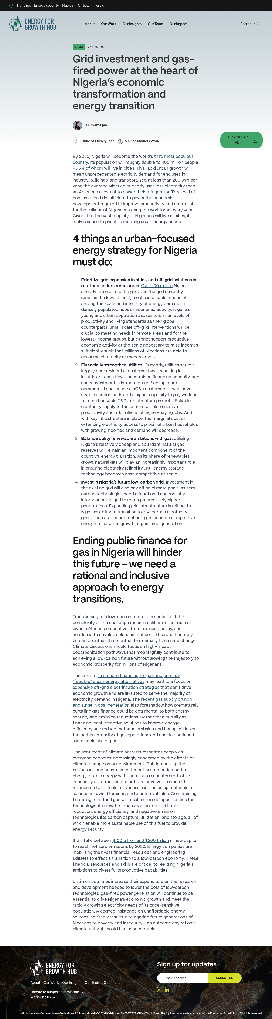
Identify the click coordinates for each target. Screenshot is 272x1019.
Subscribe (226, 978)
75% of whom (89, 168)
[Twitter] (159, 989)
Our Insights (132, 24)
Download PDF (238, 140)
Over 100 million (157, 286)
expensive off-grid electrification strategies (116, 688)
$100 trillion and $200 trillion (140, 841)
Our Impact (178, 24)
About (90, 24)
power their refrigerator (146, 192)
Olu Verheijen (96, 125)
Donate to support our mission (54, 992)
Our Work (108, 24)
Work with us (40, 997)
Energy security (46, 5)
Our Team (155, 24)
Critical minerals (91, 5)
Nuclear (68, 5)
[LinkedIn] (167, 989)
